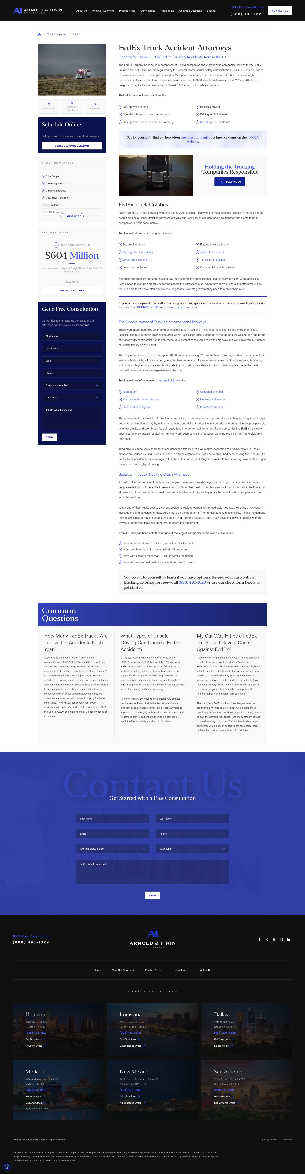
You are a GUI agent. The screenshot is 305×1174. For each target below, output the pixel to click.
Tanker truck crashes (212, 259)
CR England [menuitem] (52, 205)
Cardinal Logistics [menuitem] (56, 190)
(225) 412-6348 (130, 1032)
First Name (52, 336)
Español (211, 10)
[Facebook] (259, 939)
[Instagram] (281, 939)
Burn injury (129, 392)
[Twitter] (266, 939)
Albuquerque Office (130, 1102)
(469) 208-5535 (225, 1032)
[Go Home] (39, 34)
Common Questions (190, 10)
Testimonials (167, 10)
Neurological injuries (212, 399)
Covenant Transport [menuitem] (57, 197)
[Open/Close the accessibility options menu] (7, 1167)
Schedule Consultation (72, 145)
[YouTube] (274, 939)
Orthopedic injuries (212, 392)
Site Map (288, 1139)
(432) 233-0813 (35, 1089)
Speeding (206, 122)
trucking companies (195, 137)
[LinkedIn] (288, 939)
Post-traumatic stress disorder (141, 399)
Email (49, 360)
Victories (95, 108)
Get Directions (33, 1039)
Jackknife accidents (212, 252)
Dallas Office (221, 1045)
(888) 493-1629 (247, 13)
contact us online (176, 307)
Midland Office (33, 1102)
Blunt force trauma (211, 407)
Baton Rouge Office (130, 1045)
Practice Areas (127, 10)
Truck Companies (56, 34)
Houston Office (33, 1045)
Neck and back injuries (137, 407)
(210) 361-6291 (224, 1089)
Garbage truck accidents (138, 252)
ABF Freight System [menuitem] (57, 183)
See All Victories (72, 290)
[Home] (37, 10)
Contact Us (280, 10)
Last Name (52, 348)
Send (49, 437)
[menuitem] (81, 11)
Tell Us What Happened (59, 409)
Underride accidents (135, 259)
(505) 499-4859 (131, 1089)
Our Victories (147, 10)
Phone (49, 373)
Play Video (233, 181)
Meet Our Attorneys (103, 10)
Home (97, 970)
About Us (81, 10)
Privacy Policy (269, 1139)
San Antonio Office (224, 1102)
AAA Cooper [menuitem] (53, 176)
